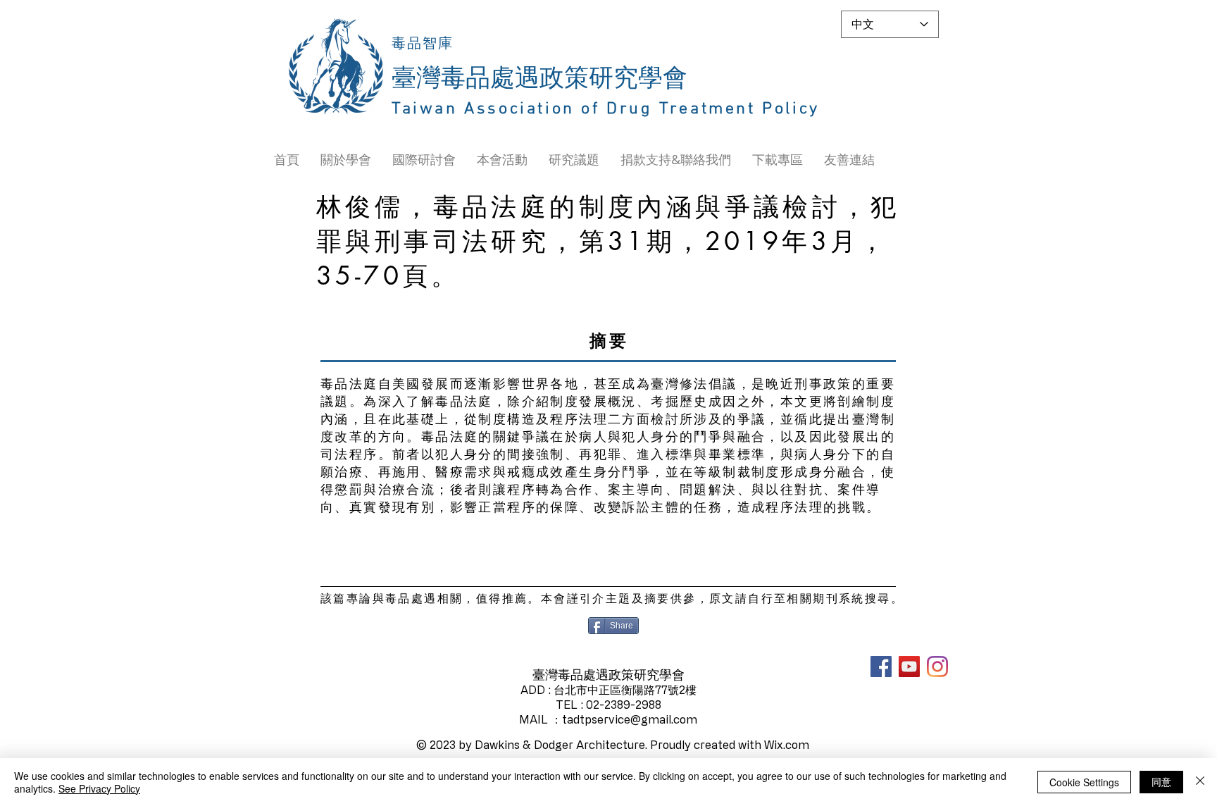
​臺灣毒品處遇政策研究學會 (539, 79)
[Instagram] (937, 666)
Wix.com (786, 744)
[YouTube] (909, 666)
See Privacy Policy (99, 788)
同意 (1161, 781)
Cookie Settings (1084, 782)
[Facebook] (881, 666)
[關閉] (1200, 782)
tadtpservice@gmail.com (629, 719)
